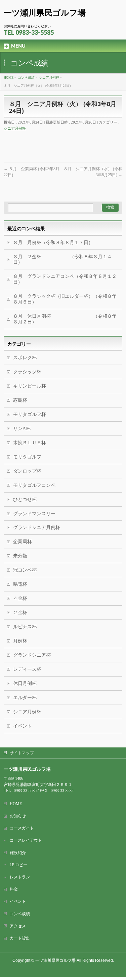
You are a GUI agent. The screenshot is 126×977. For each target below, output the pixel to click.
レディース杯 (27, 669)
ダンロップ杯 (27, 471)
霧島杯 (20, 400)
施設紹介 (18, 852)
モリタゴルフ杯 (29, 414)
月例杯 (20, 640)
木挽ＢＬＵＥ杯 (29, 442)
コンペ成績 (20, 914)
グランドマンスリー (34, 513)
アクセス (18, 926)
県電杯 (20, 584)
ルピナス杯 (25, 626)
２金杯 (20, 612)
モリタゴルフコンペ (34, 485)
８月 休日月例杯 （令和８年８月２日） (65, 319)
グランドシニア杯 (32, 655)
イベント (22, 726)
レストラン (20, 877)
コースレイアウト (26, 840)
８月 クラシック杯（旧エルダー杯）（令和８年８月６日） (65, 299)
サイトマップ (22, 752)
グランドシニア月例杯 (36, 527)
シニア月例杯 (15, 128)
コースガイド (22, 828)
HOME (16, 803)
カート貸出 (20, 938)
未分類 (20, 555)
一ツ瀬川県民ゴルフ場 (45, 12)
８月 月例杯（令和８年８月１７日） (53, 242)
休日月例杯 (25, 683)
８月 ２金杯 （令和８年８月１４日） (62, 259)
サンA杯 (22, 428)
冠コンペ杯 (25, 570)
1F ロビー (18, 865)
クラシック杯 (27, 371)
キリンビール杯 (29, 386)
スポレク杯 (25, 357)
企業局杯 (22, 541)
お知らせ (18, 816)
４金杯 (20, 598)
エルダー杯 (25, 697)
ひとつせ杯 (25, 499)
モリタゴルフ (27, 456)
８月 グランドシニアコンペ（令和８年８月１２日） (65, 279)
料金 (14, 889)
